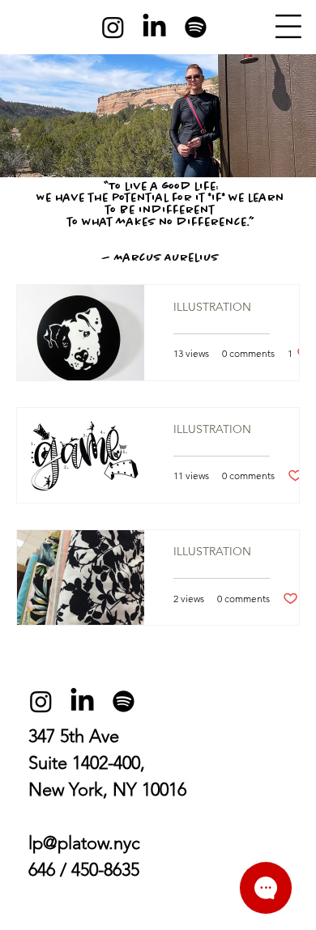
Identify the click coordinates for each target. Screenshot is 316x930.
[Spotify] (195, 27)
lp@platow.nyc (84, 843)
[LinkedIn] (154, 27)
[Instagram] (113, 27)
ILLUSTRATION (212, 307)
